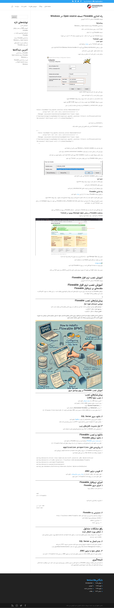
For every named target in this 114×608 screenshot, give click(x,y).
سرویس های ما (33, 6)
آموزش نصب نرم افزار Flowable (87, 278)
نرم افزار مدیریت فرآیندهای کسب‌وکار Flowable (21, 44)
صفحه (86, 44)
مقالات (90, 591)
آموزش (82, 19)
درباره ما (17, 6)
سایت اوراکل (87, 401)
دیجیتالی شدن (24, 25)
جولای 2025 (98, 583)
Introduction (89, 583)
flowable (96, 19)
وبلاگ (40, 6)
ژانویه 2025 (98, 589)
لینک (78, 194)
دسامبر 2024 (98, 591)
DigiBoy (77, 419)
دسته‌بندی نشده (88, 589)
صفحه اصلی (47, 6)
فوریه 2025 (98, 586)
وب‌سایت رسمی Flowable (93, 441)
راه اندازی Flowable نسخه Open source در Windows (76, 16)
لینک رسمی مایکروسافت (77, 474)
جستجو (14, 17)
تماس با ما (24, 6)
